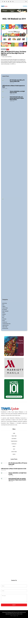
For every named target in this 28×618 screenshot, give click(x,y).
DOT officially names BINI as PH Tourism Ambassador (17, 80)
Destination (4, 309)
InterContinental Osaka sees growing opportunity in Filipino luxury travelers (17, 98)
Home (14, 433)
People (3, 320)
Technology (4, 322)
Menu (25, 6)
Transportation (5, 325)
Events (3, 312)
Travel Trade (4, 326)
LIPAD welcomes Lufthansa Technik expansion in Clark (13, 468)
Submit (14, 604)
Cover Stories (5, 308)
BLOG (3, 304)
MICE (3, 317)
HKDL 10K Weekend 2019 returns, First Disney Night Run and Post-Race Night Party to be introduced (13, 53)
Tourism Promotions (6, 323)
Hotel (3, 315)
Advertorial (4, 303)
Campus (3, 306)
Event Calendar (5, 311)
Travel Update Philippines (7, 56)
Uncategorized (5, 328)
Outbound (4, 319)
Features (4, 314)
